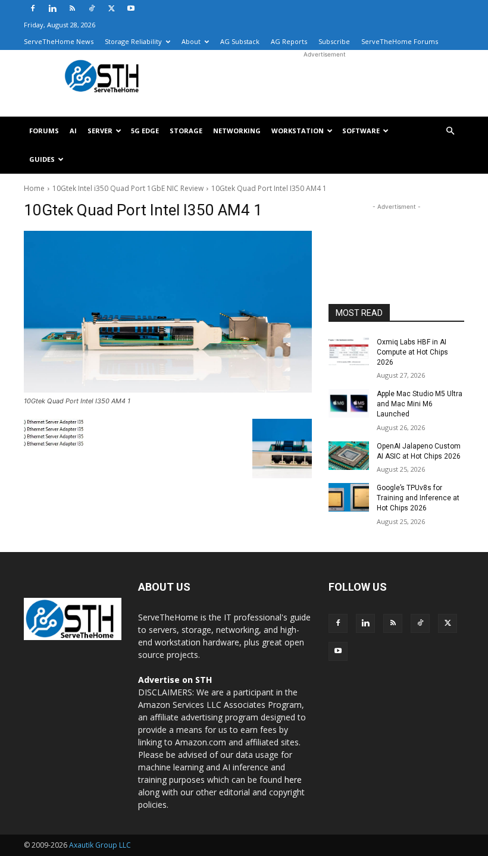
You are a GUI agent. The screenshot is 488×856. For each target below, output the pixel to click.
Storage (186, 130)
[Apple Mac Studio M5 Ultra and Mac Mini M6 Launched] (349, 403)
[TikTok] (92, 8)
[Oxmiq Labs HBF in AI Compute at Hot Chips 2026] (349, 351)
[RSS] (72, 8)
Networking (237, 130)
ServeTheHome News (58, 41)
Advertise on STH (175, 679)
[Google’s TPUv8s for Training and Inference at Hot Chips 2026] (349, 497)
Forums (44, 130)
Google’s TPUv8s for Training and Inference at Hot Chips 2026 (418, 498)
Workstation (297, 130)
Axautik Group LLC (100, 845)
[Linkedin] (52, 8)
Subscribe (334, 41)
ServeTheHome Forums (399, 41)
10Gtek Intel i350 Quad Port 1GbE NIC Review (128, 188)
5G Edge (145, 130)
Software (361, 130)
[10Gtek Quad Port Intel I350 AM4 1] (168, 312)
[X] (111, 8)
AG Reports (289, 41)
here (293, 779)
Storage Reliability (133, 41)
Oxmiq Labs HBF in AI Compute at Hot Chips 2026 (412, 352)
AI (73, 130)
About (191, 41)
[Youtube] (131, 8)
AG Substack (239, 41)
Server (99, 130)
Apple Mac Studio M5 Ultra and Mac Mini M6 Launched (419, 404)
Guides (42, 159)
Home (34, 188)
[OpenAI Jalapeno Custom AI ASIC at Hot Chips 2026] (349, 455)
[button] (450, 131)
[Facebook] (33, 8)
